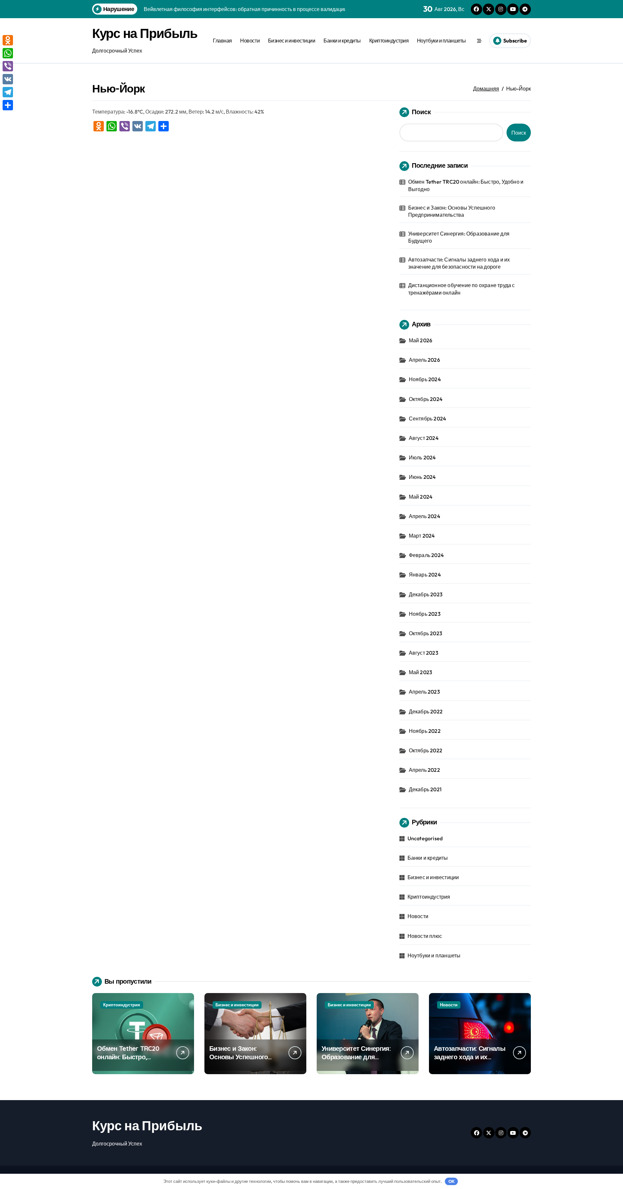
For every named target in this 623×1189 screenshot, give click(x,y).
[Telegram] (7, 92)
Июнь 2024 (422, 477)
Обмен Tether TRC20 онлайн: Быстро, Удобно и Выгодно (466, 185)
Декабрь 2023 (426, 594)
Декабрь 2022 (426, 711)
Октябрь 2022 (425, 750)
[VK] (7, 79)
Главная (222, 40)
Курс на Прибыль (144, 33)
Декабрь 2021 (425, 789)
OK (451, 1181)
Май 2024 (421, 496)
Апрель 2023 (424, 691)
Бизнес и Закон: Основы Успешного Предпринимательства (451, 211)
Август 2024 (424, 438)
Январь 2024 (425, 574)
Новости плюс (425, 936)
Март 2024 (422, 535)
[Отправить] (7, 105)
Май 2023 (421, 672)
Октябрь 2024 (426, 399)
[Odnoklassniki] (7, 40)
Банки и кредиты (342, 40)
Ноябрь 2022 (425, 731)
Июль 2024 (422, 457)
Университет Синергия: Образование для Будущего (458, 237)
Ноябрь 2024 (425, 379)
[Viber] (7, 66)
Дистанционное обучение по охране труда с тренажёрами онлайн (461, 289)
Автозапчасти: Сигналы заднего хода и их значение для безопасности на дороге (459, 263)
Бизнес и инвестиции (291, 40)
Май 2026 (421, 340)
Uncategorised (425, 838)
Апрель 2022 (424, 770)
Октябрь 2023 (425, 633)
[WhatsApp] (7, 53)
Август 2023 (423, 652)
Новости (250, 40)
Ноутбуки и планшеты (441, 40)
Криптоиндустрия (389, 40)
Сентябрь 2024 (427, 418)
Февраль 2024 (426, 555)
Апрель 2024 (424, 516)
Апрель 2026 (424, 360)
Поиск (421, 112)
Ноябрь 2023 (425, 614)
